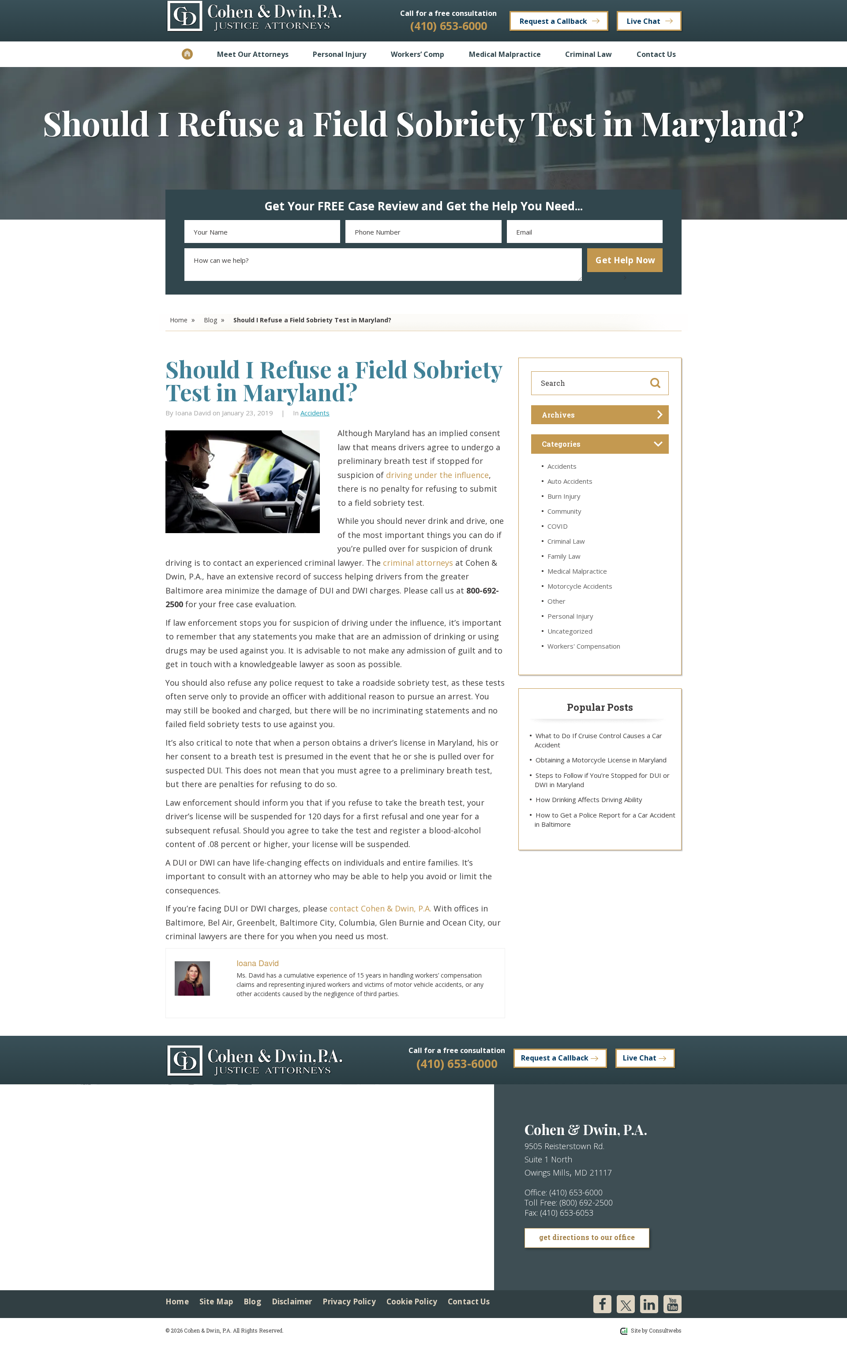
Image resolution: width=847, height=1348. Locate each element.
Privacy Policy (348, 1301)
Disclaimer (292, 1301)
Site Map (216, 1301)
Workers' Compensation (583, 646)
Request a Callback (553, 21)
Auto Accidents (569, 481)
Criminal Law (588, 54)
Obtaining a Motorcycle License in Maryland (601, 759)
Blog (210, 320)
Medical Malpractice (505, 54)
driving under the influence (437, 475)
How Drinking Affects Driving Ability (589, 799)
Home (187, 54)
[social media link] (602, 1304)
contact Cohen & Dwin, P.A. (380, 908)
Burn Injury (564, 496)
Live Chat (643, 21)
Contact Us (656, 54)
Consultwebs (665, 1330)
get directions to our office (587, 1237)
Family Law (564, 556)
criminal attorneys (418, 562)
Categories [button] (561, 443)
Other (556, 601)
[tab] (600, 415)
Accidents (315, 412)
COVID (557, 526)
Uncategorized (569, 631)
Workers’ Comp (417, 54)
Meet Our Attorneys (253, 54)
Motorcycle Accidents (579, 586)
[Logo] (254, 20)
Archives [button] (558, 414)
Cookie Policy (411, 1301)
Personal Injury (339, 54)
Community (564, 511)
